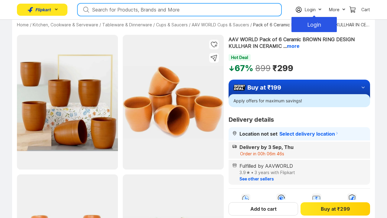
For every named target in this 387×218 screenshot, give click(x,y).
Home (23, 24)
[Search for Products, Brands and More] (85, 10)
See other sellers (256, 178)
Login (314, 24)
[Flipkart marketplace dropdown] (39, 9)
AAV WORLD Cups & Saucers (220, 24)
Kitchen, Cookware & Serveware (65, 24)
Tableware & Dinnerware (127, 24)
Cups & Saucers (172, 24)
